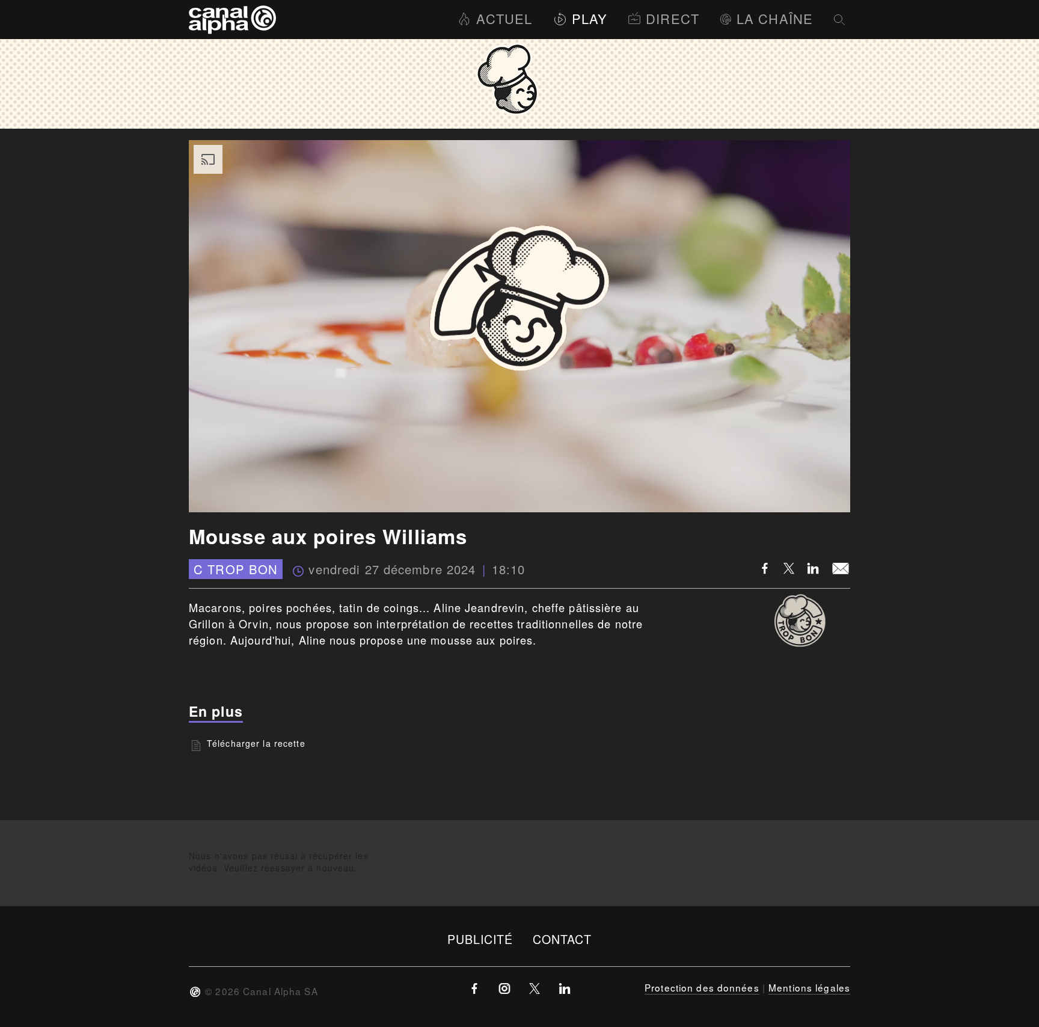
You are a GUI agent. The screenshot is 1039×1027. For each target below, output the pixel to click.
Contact (562, 939)
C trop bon (236, 569)
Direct (672, 18)
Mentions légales (809, 987)
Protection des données (702, 987)
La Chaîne (775, 18)
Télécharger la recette (256, 743)
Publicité (480, 939)
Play (589, 18)
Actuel (504, 18)
